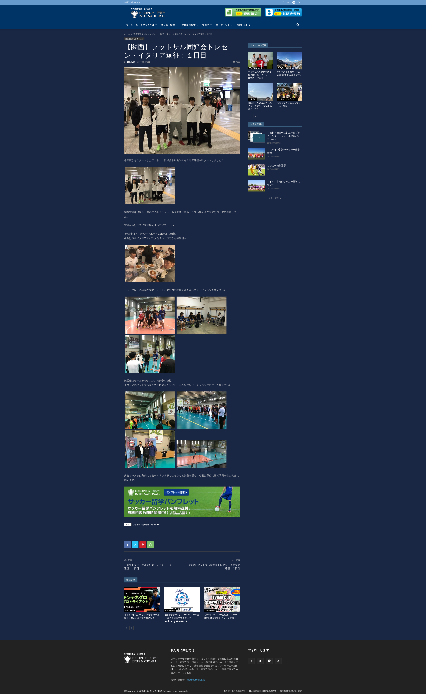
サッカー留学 (168, 24)
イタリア (252, 99)
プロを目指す (189, 24)
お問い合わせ (243, 24)
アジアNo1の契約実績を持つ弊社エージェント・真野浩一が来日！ (260, 75)
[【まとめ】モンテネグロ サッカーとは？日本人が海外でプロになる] (142, 599)
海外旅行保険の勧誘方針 (235, 691)
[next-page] (131, 628)
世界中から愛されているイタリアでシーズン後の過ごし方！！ (260, 106)
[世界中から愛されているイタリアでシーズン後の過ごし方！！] (260, 92)
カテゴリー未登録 (284, 68)
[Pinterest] (142, 544)
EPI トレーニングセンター (287, 99)
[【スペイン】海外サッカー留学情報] (256, 154)
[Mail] (288, 2)
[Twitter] (299, 2)
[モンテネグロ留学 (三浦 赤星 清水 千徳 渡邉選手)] (289, 60)
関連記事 (130, 580)
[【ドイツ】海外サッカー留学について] (256, 185)
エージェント (223, 24)
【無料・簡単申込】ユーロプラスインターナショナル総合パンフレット (283, 136)
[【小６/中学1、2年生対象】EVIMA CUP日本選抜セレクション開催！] (222, 599)
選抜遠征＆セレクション (144, 34)
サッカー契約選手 (276, 165)
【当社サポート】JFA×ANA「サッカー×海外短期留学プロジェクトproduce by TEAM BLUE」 (181, 618)
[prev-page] (126, 628)
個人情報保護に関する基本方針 (263, 691)
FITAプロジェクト (255, 68)
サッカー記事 (130, 610)
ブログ (205, 24)
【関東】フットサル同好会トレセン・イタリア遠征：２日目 (214, 566)
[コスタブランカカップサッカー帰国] (289, 92)
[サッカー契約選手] (256, 169)
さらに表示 (274, 198)
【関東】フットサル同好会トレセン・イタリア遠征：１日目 (150, 566)
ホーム (129, 24)
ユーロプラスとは (145, 24)
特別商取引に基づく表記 (291, 691)
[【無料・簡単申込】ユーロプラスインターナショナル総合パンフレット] (256, 137)
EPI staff (131, 62)
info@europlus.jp (195, 679)
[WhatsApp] (150, 544)
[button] (298, 25)
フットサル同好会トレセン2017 (146, 524)
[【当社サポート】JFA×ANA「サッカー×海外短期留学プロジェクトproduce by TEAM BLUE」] (182, 599)
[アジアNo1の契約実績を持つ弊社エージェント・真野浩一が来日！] (260, 60)
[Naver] (293, 2)
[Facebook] (282, 2)
